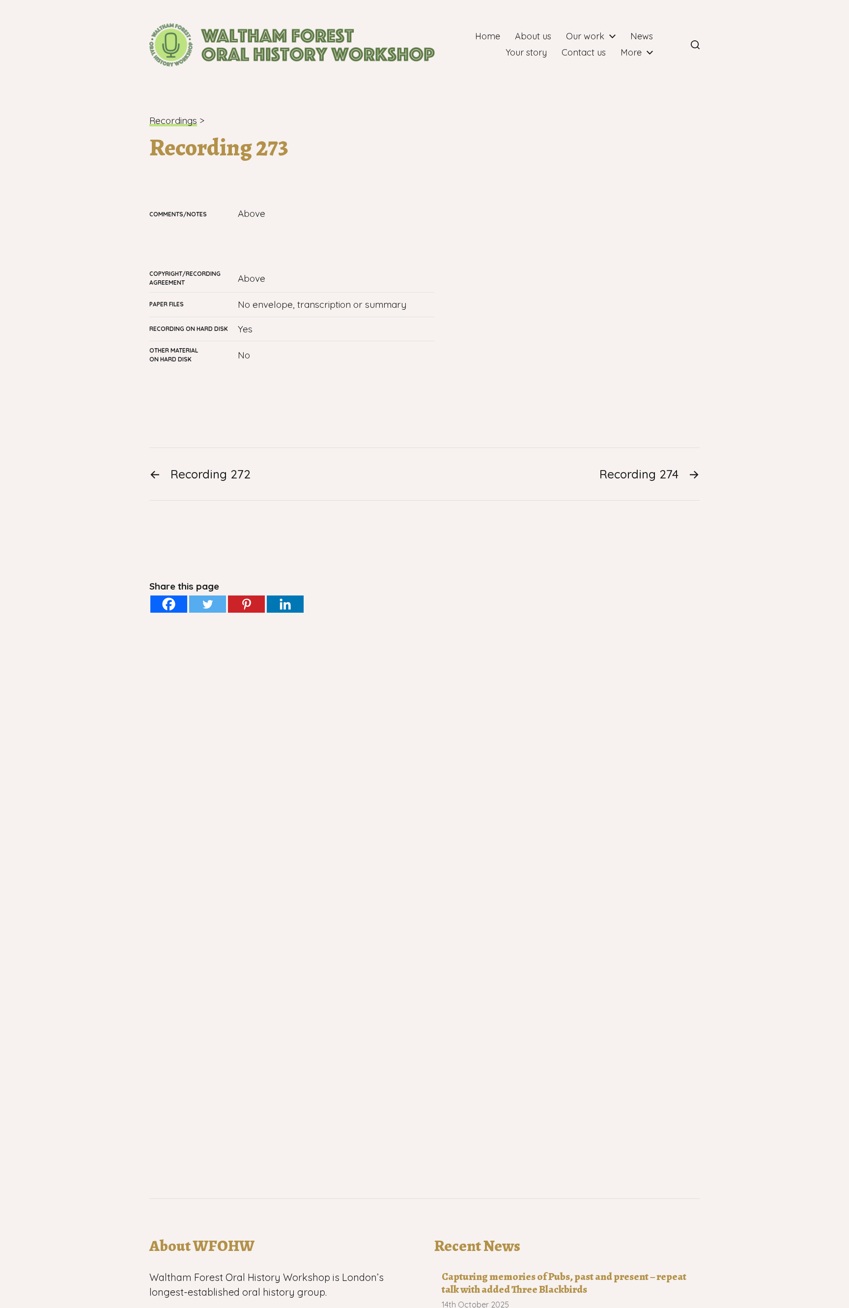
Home (487, 36)
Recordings (173, 120)
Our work (585, 36)
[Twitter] (207, 604)
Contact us (584, 52)
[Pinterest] (246, 604)
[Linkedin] (285, 604)
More (631, 52)
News (641, 36)
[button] (695, 45)
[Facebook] (673, 45)
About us (533, 36)
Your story (526, 52)
